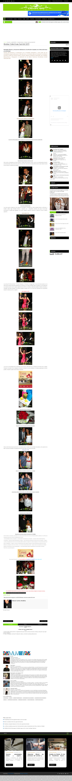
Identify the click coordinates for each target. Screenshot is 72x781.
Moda (15, 18)
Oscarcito (8, 42)
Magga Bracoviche (57, 170)
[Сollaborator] (48, 13)
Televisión (38, 18)
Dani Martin (12, 665)
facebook (40, 624)
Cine (24, 18)
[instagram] (14, 1)
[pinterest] (8, 1)
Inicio (50, 1)
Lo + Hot (53, 212)
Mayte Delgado (39, 699)
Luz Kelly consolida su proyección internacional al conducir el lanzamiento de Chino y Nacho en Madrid (24, 726)
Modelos (44, 18)
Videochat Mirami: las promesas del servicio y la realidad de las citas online (35, 756)
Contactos (66, 1)
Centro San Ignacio (14, 657)
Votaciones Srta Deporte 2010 (61, 223)
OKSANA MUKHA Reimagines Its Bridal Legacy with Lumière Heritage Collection (38, 22)
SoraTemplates (11, 773)
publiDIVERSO (14, 42)
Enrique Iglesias (22, 699)
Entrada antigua (43, 621)
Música (20, 18)
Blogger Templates (24, 773)
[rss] (10, 1)
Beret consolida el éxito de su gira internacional (13, 721)
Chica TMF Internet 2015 (60, 232)
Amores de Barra (56, 162)
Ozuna (54, 153)
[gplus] (57, 60)
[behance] (12, 1)
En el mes (59, 212)
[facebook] (4, 1)
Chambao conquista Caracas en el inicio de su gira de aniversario (16, 723)
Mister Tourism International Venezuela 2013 (61, 176)
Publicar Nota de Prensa (57, 1)
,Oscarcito (6, 46)
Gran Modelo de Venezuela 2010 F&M (60, 166)
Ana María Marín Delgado (58, 149)
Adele (5, 699)
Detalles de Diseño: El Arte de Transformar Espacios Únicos (57, 756)
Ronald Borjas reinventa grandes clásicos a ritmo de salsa (15, 719)
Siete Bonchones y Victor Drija (59, 157)
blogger (10, 624)
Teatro (32, 18)
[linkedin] (60, 60)
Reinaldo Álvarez (20, 42)
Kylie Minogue (31, 699)
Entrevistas (51, 18)
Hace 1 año (66, 212)
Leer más (9, 764)
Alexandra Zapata (13, 688)
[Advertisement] (36, 31)
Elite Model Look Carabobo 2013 (16, 673)
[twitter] (6, 1)
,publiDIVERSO (10, 46)
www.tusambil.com (23, 559)
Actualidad (10, 18)
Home (5, 42)
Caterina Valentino (12, 699)
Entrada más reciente (8, 621)
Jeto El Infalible (13, 680)
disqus (25, 624)
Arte (27, 18)
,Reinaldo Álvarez (17, 46)
